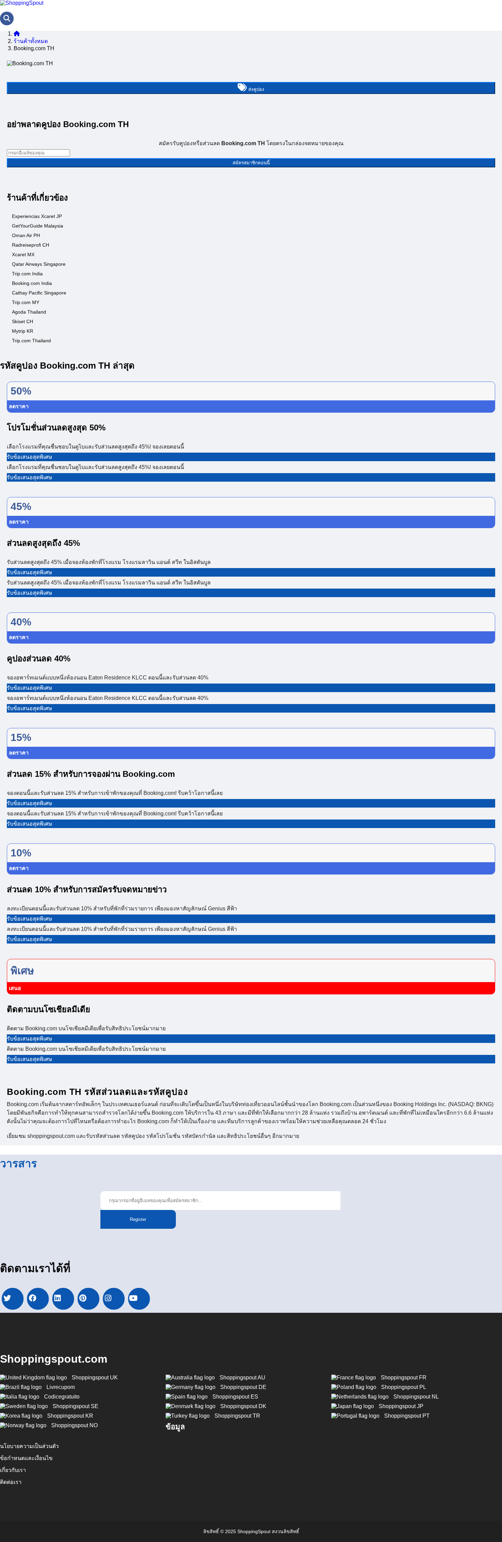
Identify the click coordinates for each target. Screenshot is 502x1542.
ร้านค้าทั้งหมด (31, 41)
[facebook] (38, 1299)
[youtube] (139, 1299)
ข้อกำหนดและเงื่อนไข (26, 1458)
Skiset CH (22, 321)
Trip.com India (27, 273)
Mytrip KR (22, 331)
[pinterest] (88, 1299)
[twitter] (13, 1299)
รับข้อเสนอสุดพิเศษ (29, 457)
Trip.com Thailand (31, 340)
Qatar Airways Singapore (39, 264)
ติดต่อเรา (11, 1482)
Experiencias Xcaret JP (37, 216)
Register (138, 1219)
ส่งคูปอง (255, 89)
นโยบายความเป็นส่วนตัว (29, 1446)
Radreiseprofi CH (30, 245)
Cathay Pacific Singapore (39, 292)
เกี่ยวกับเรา (13, 1470)
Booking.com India (32, 283)
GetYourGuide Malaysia (37, 226)
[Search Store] (7, 18)
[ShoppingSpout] (21, 3)
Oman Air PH (26, 235)
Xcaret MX (23, 254)
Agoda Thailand (29, 312)
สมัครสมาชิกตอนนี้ (251, 162)
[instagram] (114, 1299)
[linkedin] (63, 1299)
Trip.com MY (25, 302)
